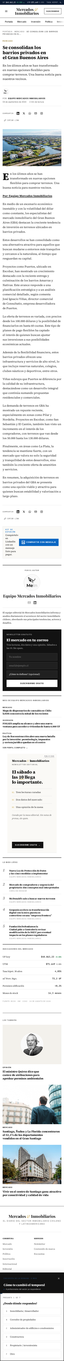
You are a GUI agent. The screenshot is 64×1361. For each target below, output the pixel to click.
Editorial (7, 1268)
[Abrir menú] (6, 11)
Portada (9, 21)
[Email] (29, 602)
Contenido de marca (44, 1249)
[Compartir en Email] (35, 113)
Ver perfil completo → (15, 748)
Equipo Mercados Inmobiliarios (26, 98)
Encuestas (39, 1253)
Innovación (9, 1258)
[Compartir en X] (24, 113)
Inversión (36, 21)
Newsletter (39, 1244)
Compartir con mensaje (41, 542)
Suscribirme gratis (32, 683)
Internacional (10, 1264)
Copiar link (13, 120)
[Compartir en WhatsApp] (29, 113)
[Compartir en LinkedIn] (18, 113)
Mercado (21, 21)
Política (48, 21)
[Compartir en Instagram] (41, 113)
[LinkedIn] (34, 602)
